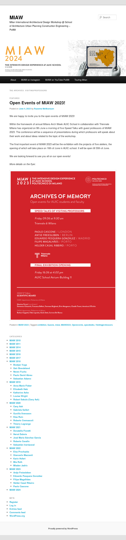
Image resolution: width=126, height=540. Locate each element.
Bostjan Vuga (20, 364)
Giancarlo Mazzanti (23, 455)
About (13, 79)
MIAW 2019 (15, 382)
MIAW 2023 (23, 324)
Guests (50, 324)
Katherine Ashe (21, 392)
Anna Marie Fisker (22, 385)
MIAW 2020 (15, 402)
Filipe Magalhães (22, 479)
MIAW (16, 17)
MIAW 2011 (15, 343)
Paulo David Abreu (22, 375)
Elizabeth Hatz (20, 389)
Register (14, 501)
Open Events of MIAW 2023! (37, 103)
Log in (13, 505)
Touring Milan (80, 79)
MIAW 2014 (15, 347)
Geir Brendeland (21, 368)
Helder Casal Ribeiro (23, 482)
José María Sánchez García (27, 437)
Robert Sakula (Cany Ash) (26, 399)
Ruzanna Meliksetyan (44, 108)
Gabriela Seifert (21, 409)
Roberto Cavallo (21, 441)
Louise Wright (20, 396)
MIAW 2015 (15, 350)
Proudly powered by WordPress (63, 528)
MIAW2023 (66, 324)
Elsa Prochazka (21, 451)
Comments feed (17, 512)
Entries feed (16, 508)
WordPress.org (17, 515)
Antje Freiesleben (22, 472)
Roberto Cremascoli (23, 420)
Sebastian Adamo (22, 378)
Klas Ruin (18, 416)
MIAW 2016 (15, 354)
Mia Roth (17, 461)
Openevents (77, 324)
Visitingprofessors (104, 324)
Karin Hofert (19, 458)
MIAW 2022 (15, 448)
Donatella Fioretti (22, 430)
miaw (57, 324)
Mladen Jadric (20, 465)
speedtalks (89, 324)
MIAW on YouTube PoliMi (57, 79)
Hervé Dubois (20, 434)
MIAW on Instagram (30, 79)
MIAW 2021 (15, 427)
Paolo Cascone (21, 486)
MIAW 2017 (15, 357)
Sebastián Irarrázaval (24, 444)
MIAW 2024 (15, 489)
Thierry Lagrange (22, 423)
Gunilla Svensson (22, 413)
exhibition (41, 324)
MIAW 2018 (15, 361)
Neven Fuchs (19, 371)
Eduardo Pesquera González (27, 475)
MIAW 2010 (15, 340)
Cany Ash (18, 406)
